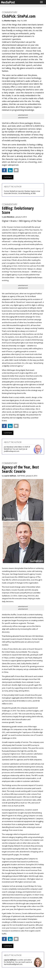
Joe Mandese (9, 217)
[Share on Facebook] (4, 170)
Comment (8, 177)
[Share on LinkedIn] (10, 170)
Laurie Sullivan (10, 476)
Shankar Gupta (10, 21)
